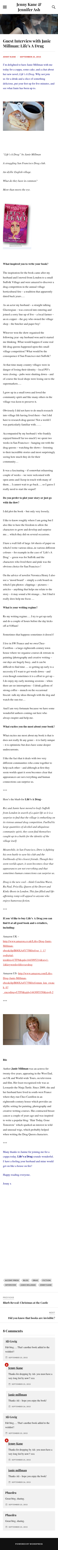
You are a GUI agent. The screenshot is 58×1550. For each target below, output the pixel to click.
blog (25, 1280)
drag (35, 1280)
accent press (12, 1280)
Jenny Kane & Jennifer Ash (29, 7)
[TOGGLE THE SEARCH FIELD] (53, 7)
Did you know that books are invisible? (31, 1318)
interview (10, 1285)
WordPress (36, 1544)
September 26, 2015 (21, 1406)
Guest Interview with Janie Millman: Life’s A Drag (27, 43)
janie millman (17, 1394)
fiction (47, 1280)
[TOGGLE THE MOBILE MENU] (5, 7)
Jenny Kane (9, 57)
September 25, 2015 (30, 57)
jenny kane (46, 1285)
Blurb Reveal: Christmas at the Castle (25, 1302)
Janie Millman (28, 1285)
